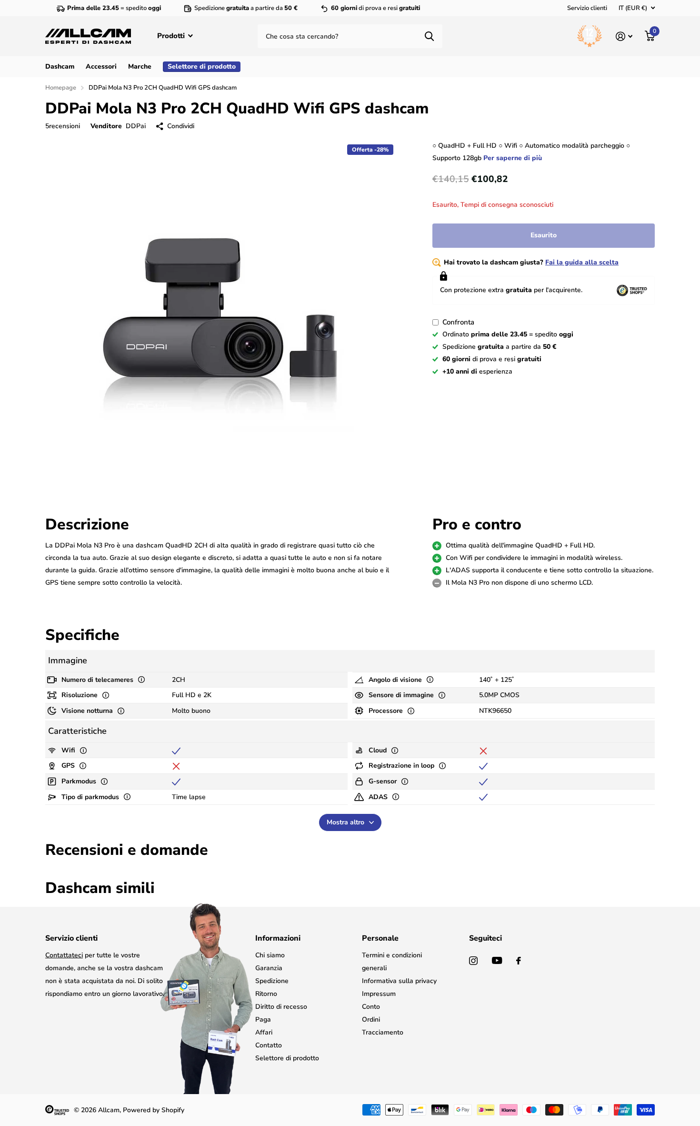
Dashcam (59, 66)
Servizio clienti (587, 8)
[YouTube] (497, 960)
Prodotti (172, 36)
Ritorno (266, 993)
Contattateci (64, 955)
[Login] (624, 36)
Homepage (60, 87)
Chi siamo (270, 955)
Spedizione (272, 980)
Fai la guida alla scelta (582, 262)
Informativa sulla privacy (399, 980)
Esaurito (543, 235)
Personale (380, 938)
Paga (263, 1019)
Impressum (379, 993)
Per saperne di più (512, 157)
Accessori (101, 66)
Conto (371, 1006)
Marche (139, 66)
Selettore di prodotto (287, 1058)
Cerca (429, 36)
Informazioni (277, 938)
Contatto (268, 1045)
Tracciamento (382, 1032)
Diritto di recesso (281, 1006)
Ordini (371, 1019)
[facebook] (518, 960)
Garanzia (268, 968)
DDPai (136, 126)
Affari (263, 1032)
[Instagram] (473, 960)
